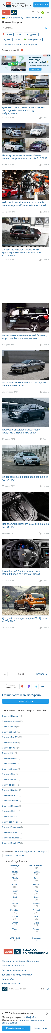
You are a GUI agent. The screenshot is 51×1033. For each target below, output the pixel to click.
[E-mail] (42, 686)
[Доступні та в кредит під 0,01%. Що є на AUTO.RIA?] (25, 601)
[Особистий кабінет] (48, 12)
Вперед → (42, 674)
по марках (43, 851)
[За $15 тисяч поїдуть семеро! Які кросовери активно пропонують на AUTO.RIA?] (25, 232)
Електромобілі (34, 39)
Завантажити (41, 5)
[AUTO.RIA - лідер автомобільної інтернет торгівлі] (9, 12)
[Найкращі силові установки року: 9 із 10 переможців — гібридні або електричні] (25, 185)
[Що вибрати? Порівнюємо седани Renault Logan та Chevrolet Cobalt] (25, 553)
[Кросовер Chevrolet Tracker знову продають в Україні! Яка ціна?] (25, 412)
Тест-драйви (31, 34)
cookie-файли (29, 1017)
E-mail (42, 686)
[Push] (22, 686)
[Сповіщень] (37, 12)
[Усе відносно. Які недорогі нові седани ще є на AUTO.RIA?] (25, 365)
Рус (47, 989)
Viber (29, 686)
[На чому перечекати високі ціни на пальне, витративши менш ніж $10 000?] (25, 137)
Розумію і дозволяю (16, 1028)
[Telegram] (35, 686)
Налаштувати (40, 1028)
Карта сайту (8, 979)
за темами (8, 855)
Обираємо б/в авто (12, 44)
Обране (8, 34)
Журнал (7, 39)
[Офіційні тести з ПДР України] (25, 64)
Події (18, 34)
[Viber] (29, 686)
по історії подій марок (25, 851)
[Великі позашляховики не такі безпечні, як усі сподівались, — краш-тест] (25, 318)
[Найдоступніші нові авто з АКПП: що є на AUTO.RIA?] (25, 506)
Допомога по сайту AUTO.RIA (17, 975)
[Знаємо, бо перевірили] (26, 954)
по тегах (20, 855)
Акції (17, 39)
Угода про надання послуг (15, 970)
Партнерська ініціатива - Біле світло (20, 961)
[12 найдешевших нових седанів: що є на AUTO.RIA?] (25, 459)
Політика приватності (13, 965)
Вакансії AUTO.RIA (11, 984)
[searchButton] (46, 27)
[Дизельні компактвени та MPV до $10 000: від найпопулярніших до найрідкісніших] (25, 90)
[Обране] (33, 12)
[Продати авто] (42, 12)
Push (22, 686)
